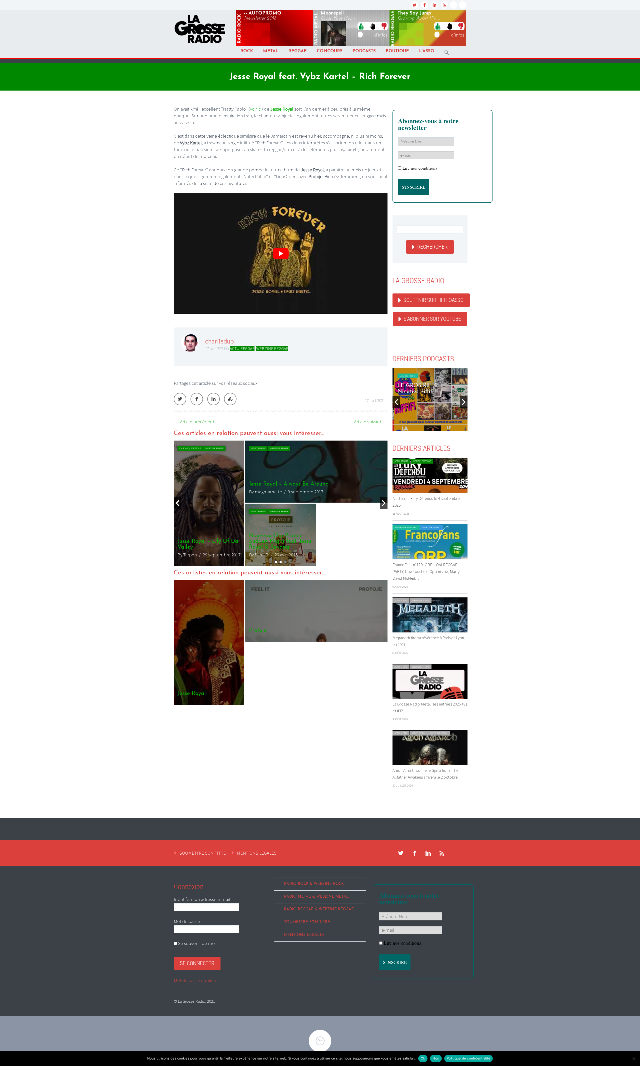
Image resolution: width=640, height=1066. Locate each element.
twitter (414, 5)
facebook (424, 5)
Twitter (180, 399)
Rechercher (432, 247)
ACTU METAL (401, 600)
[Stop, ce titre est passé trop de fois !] (372, 26)
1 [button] (276, 562)
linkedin (434, 5)
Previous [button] (177, 503)
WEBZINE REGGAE (272, 348)
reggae (393, 29)
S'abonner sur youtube (432, 319)
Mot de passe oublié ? (195, 980)
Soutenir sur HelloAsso (434, 300)
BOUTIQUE (397, 51)
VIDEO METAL (419, 733)
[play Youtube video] (281, 253)
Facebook (196, 399)
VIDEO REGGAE (187, 448)
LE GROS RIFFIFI (406, 376)
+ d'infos (379, 35)
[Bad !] (384, 26)
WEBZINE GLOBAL (431, 527)
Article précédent (197, 422)
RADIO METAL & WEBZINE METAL (316, 897)
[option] (280, 503)
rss (444, 5)
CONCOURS (329, 51)
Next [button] (384, 503)
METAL (270, 51)
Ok (423, 1058)
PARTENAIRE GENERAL (406, 527)
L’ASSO (426, 51)
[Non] (633, 1058)
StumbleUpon (230, 399)
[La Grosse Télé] (453, 5)
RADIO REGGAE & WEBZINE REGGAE (319, 909)
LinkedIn (213, 399)
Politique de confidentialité (468, 1058)
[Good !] (361, 26)
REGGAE (297, 51)
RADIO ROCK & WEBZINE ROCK (314, 884)
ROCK (246, 51)
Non (435, 1058)
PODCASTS (364, 51)
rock (239, 29)
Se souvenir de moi (196, 943)
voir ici (256, 109)
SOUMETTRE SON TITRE (203, 853)
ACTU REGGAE (242, 348)
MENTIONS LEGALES (256, 853)
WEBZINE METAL (421, 600)
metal (316, 29)
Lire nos (419, 168)
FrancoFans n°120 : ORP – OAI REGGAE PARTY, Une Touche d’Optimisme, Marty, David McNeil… (426, 571)
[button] (446, 53)
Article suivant (367, 422)
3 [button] (285, 562)
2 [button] (280, 562)
